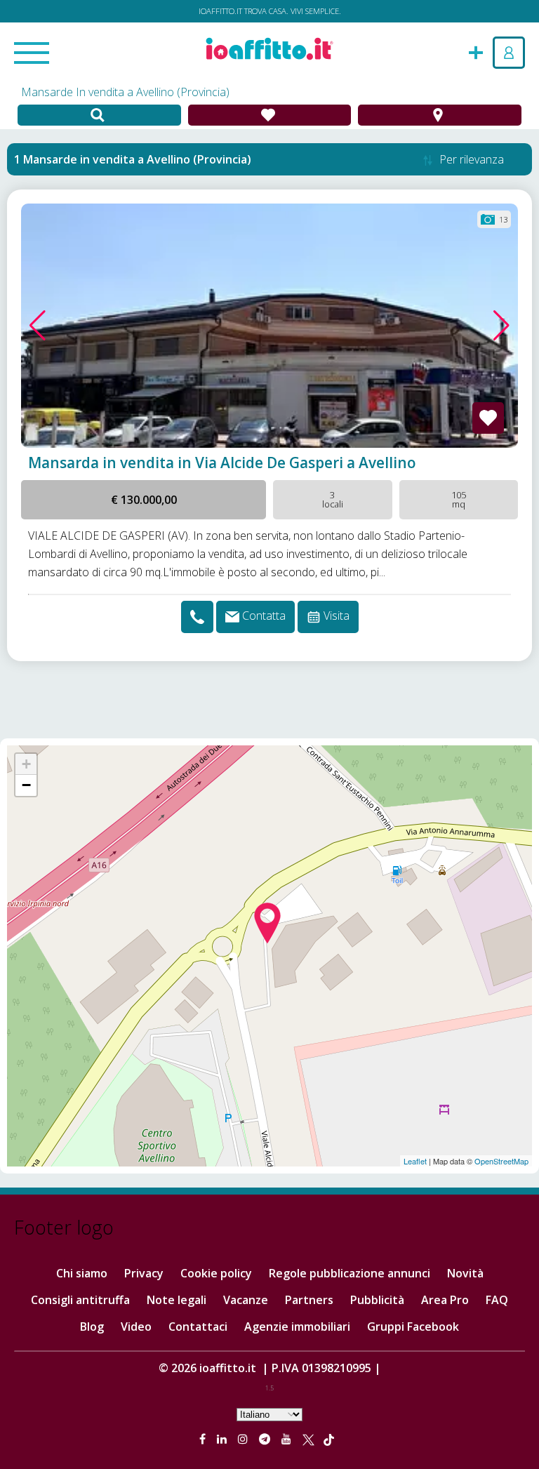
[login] (509, 52)
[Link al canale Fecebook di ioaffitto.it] (203, 1439)
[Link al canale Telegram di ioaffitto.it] (266, 1439)
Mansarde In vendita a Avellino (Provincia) (125, 92)
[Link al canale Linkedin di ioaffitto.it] (223, 1439)
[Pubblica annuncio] (476, 51)
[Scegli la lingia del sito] (269, 1413)
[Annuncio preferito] (488, 418)
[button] (37, 325)
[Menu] (31, 54)
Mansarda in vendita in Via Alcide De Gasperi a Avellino (221, 462)
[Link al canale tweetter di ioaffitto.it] (308, 1439)
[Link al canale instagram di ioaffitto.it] (244, 1439)
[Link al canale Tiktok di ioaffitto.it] (329, 1439)
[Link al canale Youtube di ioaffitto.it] (287, 1439)
